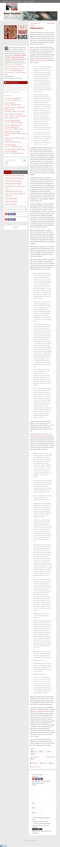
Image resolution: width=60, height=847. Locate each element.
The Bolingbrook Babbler (10, 133)
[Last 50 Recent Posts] (8, 95)
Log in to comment (36, 766)
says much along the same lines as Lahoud (44, 711)
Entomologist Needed (12, 120)
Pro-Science (7, 153)
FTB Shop (25, 1)
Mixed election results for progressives (13, 181)
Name (33, 803)
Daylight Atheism (8, 129)
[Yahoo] (11, 214)
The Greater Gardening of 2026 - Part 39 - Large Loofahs (15, 115)
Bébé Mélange (20, 122)
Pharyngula (7, 104)
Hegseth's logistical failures (11, 204)
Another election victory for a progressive (14, 178)
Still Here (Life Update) (13, 132)
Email (33, 807)
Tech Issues (19, 1)
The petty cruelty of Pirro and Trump (13, 183)
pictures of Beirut (44, 178)
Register (7, 162)
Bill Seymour (7, 146)
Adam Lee (21, 129)
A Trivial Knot (8, 100)
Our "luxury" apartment (13, 98)
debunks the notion (48, 721)
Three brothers (10, 103)
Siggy (19, 100)
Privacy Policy (12, 1)
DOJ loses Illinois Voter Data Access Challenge (15, 150)
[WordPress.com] (14, 214)
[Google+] (6, 214)
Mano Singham (8, 111)
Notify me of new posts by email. (40, 821)
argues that (41, 423)
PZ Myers (19, 104)
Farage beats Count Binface (11, 201)
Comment (34, 785)
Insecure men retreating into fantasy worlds (15, 108)
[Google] (9, 214)
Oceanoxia (7, 142)
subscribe (43, 825)
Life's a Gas (7, 122)
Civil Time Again (10, 145)
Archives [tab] (24, 172)
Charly (16, 118)
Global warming (50, 23)
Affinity (6, 118)
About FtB (5, 1)
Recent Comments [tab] (16, 172)
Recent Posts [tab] (7, 172)
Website (33, 812)
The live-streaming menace (11, 198)
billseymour (19, 146)
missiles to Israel (41, 232)
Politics (52, 763)
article (46, 734)
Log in (6, 164)
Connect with (35, 776)
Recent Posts (31, 1)
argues (39, 259)
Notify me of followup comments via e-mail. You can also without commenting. (41, 825)
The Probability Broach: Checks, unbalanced (13, 126)
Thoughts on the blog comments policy (13, 191)
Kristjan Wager (20, 153)
